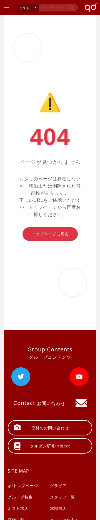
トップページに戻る (50, 234)
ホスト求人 (18, 508)
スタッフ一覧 (62, 497)
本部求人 (58, 508)
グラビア (58, 485)
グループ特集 (20, 497)
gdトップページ (23, 485)
